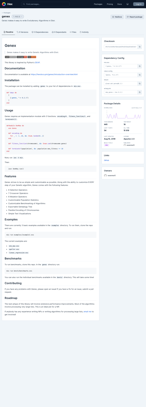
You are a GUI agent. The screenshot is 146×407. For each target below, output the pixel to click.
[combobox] (45, 4)
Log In (138, 4)
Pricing (110, 4)
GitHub (106, 160)
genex (6, 16)
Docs (119, 4)
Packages (98, 4)
